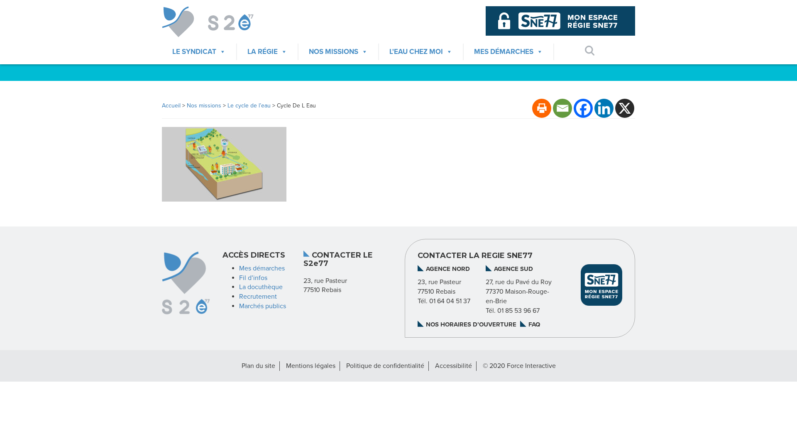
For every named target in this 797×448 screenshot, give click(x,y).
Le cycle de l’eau (249, 105)
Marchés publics (262, 306)
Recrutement (258, 296)
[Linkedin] (604, 108)
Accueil (171, 105)
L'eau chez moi (416, 51)
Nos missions (333, 51)
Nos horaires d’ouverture (471, 324)
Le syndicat (194, 51)
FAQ (534, 324)
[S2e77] (216, 21)
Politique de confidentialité (385, 366)
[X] (624, 108)
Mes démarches (503, 51)
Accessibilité (453, 366)
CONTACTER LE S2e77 (338, 259)
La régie (262, 51)
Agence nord (448, 269)
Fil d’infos (253, 278)
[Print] (541, 108)
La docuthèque (261, 287)
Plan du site (258, 366)
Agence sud (513, 269)
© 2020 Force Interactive (519, 366)
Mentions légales (310, 366)
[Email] (562, 108)
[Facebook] (583, 108)
